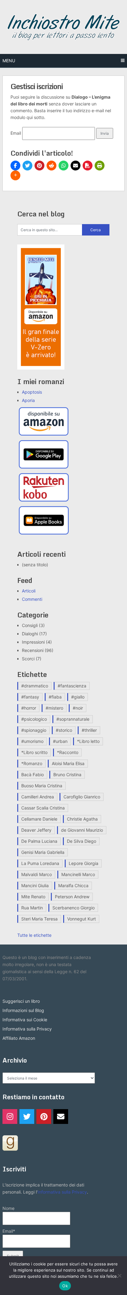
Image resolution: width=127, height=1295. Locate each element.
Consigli (30, 625)
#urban (60, 741)
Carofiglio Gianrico (81, 796)
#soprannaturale (72, 719)
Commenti (32, 599)
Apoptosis (32, 392)
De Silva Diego (81, 841)
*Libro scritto (34, 752)
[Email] (60, 1116)
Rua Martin (32, 907)
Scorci (28, 658)
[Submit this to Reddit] (51, 165)
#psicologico (34, 719)
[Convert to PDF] (87, 165)
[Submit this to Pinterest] (39, 165)
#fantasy (30, 696)
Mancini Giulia (35, 885)
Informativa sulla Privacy (27, 1028)
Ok (65, 1285)
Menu (8, 60)
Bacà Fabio (32, 774)
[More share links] (15, 175)
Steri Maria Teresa (39, 918)
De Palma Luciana (39, 841)
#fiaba (55, 696)
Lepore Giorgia (83, 863)
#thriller (89, 730)
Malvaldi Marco (36, 874)
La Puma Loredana (40, 863)
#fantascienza (72, 685)
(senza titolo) (35, 564)
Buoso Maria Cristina (41, 785)
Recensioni (32, 650)
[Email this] (75, 165)
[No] (119, 1275)
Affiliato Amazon (18, 1038)
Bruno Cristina (67, 774)
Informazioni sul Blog (23, 1010)
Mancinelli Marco (78, 874)
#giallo (77, 696)
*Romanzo (31, 763)
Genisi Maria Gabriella (42, 852)
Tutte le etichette (34, 935)
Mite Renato (33, 896)
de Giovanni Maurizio (82, 830)
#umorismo (32, 741)
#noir (78, 708)
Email (15, 133)
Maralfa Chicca (73, 885)
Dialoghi (30, 633)
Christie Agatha (82, 819)
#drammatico (34, 685)
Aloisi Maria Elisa (68, 763)
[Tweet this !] (27, 165)
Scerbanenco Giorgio (73, 907)
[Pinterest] (43, 1116)
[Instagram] (9, 1116)
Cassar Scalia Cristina (43, 807)
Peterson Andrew (72, 896)
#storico (64, 730)
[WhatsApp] (63, 165)
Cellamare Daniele (39, 819)
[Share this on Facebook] (15, 165)
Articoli (28, 590)
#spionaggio (33, 730)
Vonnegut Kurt (81, 918)
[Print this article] (99, 165)
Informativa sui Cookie (24, 1019)
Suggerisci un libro (21, 1001)
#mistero (54, 708)
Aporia (28, 400)
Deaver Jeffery (36, 830)
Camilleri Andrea (37, 796)
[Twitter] (26, 1116)
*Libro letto (88, 741)
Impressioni (33, 642)
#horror (28, 708)
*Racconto (67, 752)
